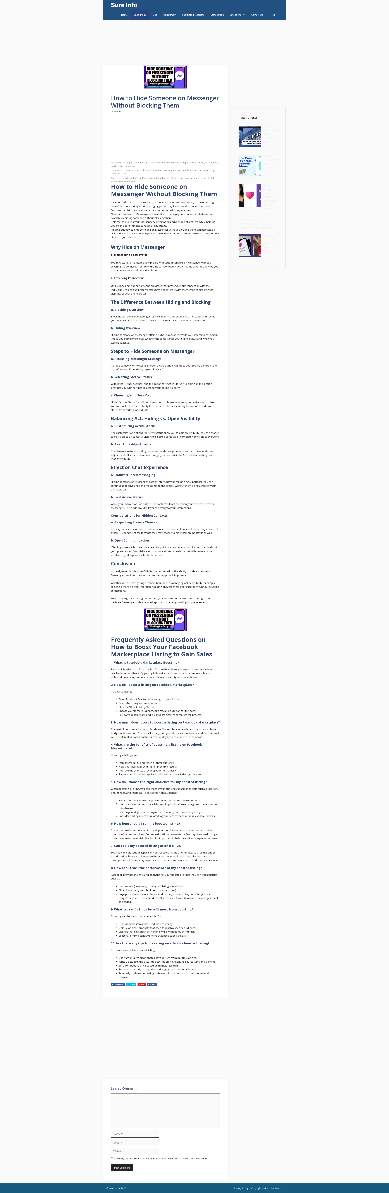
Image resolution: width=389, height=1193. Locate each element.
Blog (155, 14)
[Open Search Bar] (274, 15)
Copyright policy (259, 1188)
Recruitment (169, 14)
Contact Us (257, 14)
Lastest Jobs (217, 14)
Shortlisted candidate (193, 14)
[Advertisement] (91, 41)
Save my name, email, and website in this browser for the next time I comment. (161, 1158)
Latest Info (235, 14)
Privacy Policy (241, 1188)
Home (124, 14)
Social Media (140, 14)
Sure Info (124, 5)
